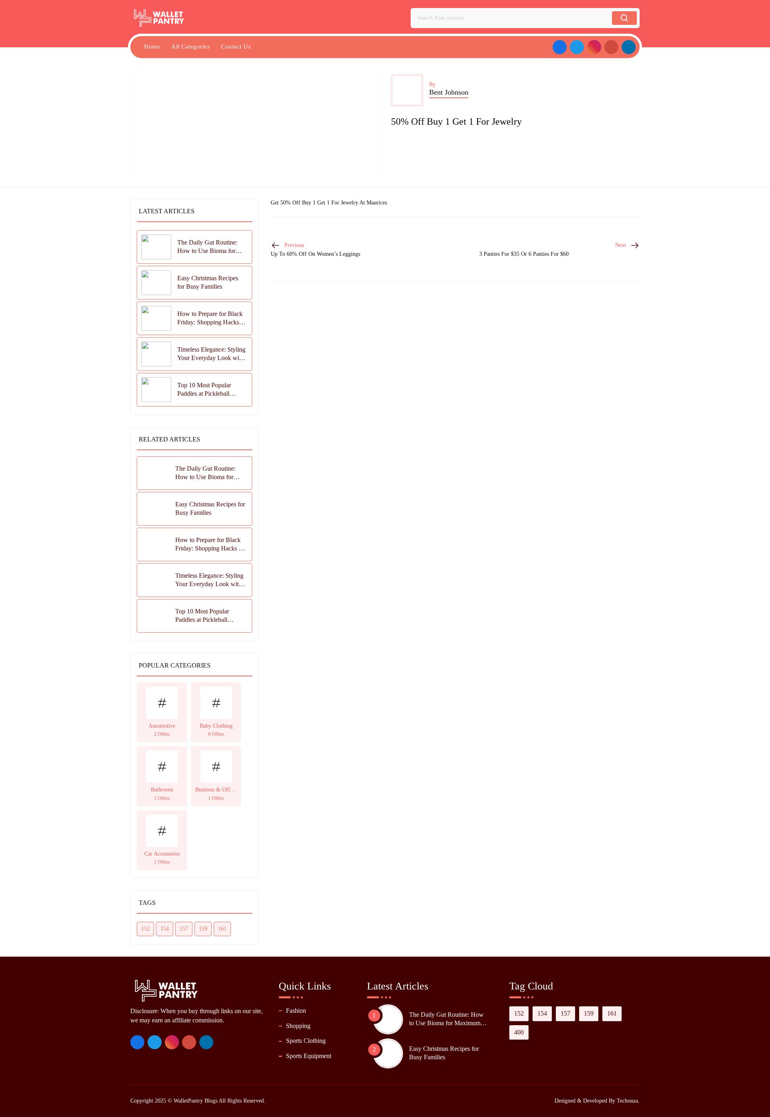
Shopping (298, 1025)
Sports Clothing (306, 1040)
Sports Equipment (308, 1055)
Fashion (296, 1010)
